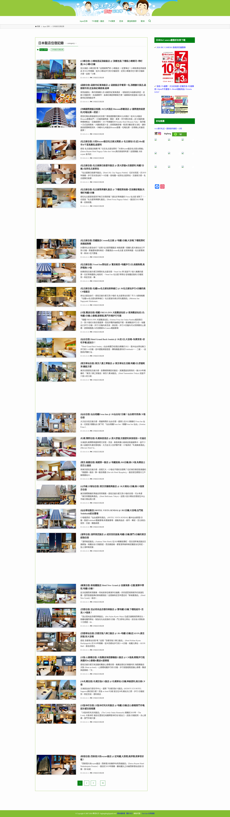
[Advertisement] (91, 223)
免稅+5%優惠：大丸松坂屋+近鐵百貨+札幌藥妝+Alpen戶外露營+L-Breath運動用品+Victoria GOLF (174, 89)
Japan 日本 (43, 49)
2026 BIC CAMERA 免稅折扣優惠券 (171, 47)
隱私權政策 (121, 813)
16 (103, 783)
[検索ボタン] (150, 21)
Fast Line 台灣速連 (148, 813)
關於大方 (129, 813)
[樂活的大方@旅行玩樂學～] (115, 8)
